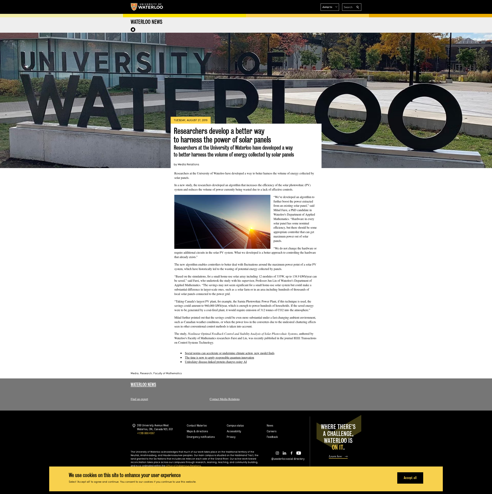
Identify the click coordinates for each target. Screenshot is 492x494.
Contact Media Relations (225, 399)
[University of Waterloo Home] (147, 7)
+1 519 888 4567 (146, 433)
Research (146, 373)
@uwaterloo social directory (287, 458)
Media (135, 373)
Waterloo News (143, 384)
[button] (330, 7)
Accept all (410, 478)
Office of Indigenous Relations (183, 465)
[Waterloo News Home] (133, 29)
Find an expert (139, 399)
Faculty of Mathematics (167, 373)
